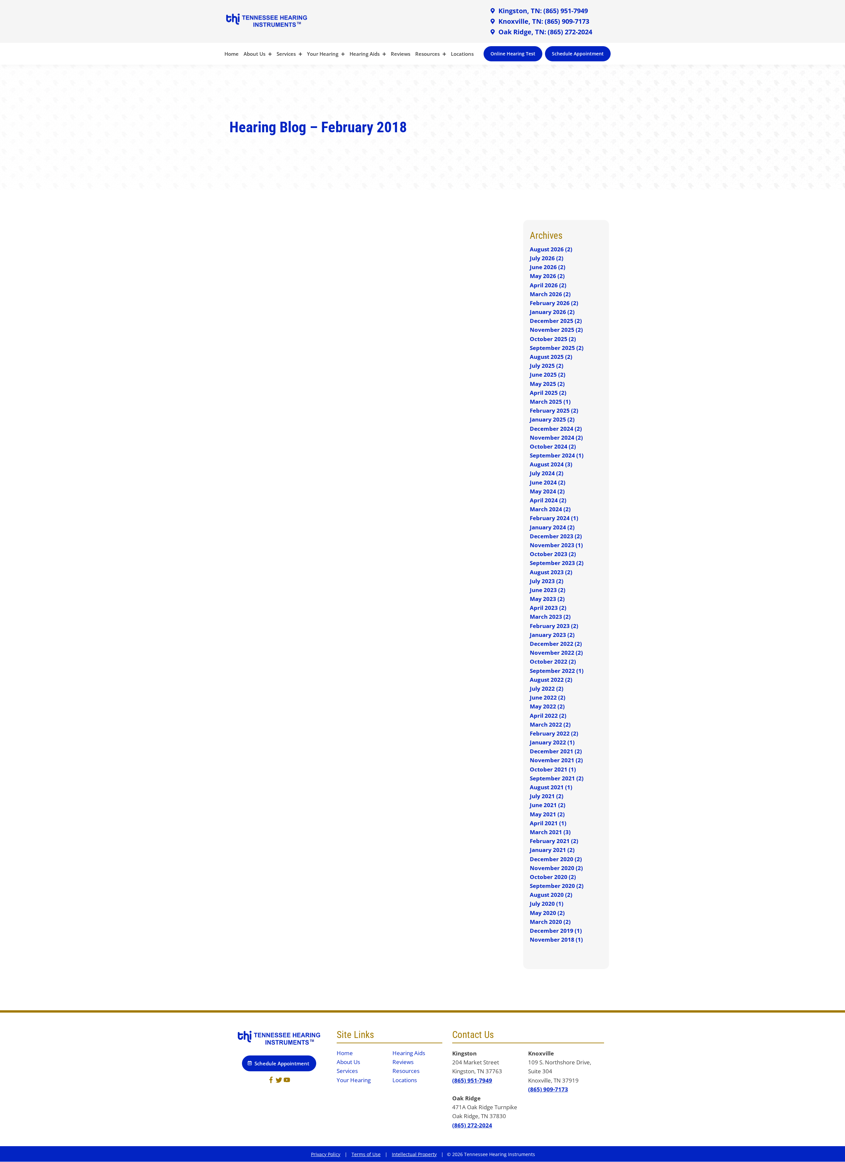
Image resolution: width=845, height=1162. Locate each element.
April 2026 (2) (548, 285)
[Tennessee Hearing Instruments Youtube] (287, 1081)
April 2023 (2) (548, 608)
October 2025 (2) (553, 339)
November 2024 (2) (556, 437)
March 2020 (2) (550, 922)
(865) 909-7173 (567, 21)
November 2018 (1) (556, 939)
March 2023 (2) (550, 616)
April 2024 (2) (548, 500)
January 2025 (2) (552, 419)
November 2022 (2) (556, 652)
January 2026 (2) (552, 312)
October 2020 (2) (553, 877)
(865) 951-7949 (565, 10)
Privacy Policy (325, 1154)
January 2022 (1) (552, 742)
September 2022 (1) (557, 671)
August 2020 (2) (551, 894)
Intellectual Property (414, 1154)
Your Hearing (323, 53)
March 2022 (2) (550, 724)
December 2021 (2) (556, 751)
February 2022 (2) (554, 733)
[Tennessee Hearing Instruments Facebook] (271, 1081)
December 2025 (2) (556, 321)
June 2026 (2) (547, 267)
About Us (255, 53)
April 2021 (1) (548, 823)
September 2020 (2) (557, 886)
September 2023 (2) (557, 563)
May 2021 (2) (547, 814)
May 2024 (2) (547, 491)
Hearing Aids (365, 53)
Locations (462, 53)
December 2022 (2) (556, 643)
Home (231, 53)
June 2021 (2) (547, 805)
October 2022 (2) (553, 661)
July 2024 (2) (546, 473)
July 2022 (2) (546, 688)
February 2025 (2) (554, 410)
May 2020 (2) (547, 913)
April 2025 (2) (548, 392)
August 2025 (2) (551, 357)
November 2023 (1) (556, 545)
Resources (428, 53)
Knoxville (541, 1053)
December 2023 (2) (556, 536)
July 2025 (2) (546, 365)
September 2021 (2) (557, 778)
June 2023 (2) (547, 590)
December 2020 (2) (556, 859)
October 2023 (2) (553, 554)
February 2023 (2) (554, 626)
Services (287, 53)
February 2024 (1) (554, 518)
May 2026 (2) (547, 276)
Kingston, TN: (519, 10)
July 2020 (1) (546, 903)
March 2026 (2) (550, 294)
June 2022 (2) (547, 697)
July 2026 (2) (546, 258)
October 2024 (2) (553, 446)
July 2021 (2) (546, 796)
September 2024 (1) (557, 455)
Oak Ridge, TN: (521, 31)
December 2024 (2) (556, 428)
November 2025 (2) (556, 329)
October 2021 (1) (553, 769)
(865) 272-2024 (570, 31)
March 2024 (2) (550, 509)
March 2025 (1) (550, 401)
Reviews (400, 53)
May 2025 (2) (547, 384)
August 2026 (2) (551, 249)
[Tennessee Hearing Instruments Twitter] (279, 1081)
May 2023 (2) (547, 599)
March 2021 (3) (550, 832)
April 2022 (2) (548, 715)
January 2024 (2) (552, 527)
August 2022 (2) (551, 679)
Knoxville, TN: (520, 21)
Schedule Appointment (578, 53)
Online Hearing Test (512, 53)
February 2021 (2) (554, 841)
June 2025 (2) (547, 374)
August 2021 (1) (551, 787)
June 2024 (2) (547, 482)
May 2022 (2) (547, 706)
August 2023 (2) (551, 572)
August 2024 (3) (551, 464)
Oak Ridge (466, 1098)
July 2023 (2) (546, 581)
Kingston (464, 1053)
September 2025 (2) (557, 348)
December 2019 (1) (556, 930)
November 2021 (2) (556, 760)
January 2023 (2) (552, 635)
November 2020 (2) (556, 868)
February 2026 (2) (554, 303)
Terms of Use (366, 1154)
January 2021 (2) (552, 850)
